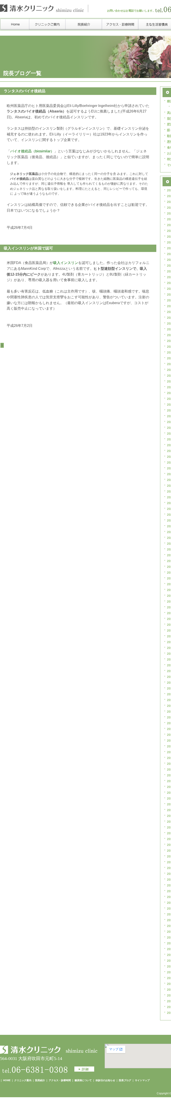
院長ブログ (125, 1080)
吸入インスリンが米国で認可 (28, 248)
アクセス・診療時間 (60, 1080)
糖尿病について (83, 1080)
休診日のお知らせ (105, 1080)
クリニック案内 (22, 1080)
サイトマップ (142, 1080)
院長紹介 (40, 1080)
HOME (6, 1080)
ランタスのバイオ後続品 (24, 91)
